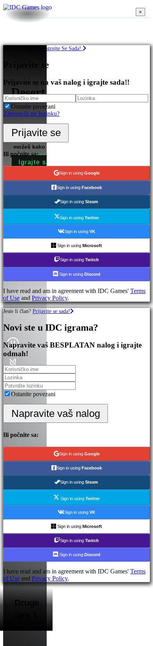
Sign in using (79, 173)
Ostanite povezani (33, 106)
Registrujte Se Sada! (59, 48)
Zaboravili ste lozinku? (31, 113)
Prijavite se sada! (51, 311)
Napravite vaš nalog (55, 413)
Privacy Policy (49, 298)
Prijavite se (36, 132)
